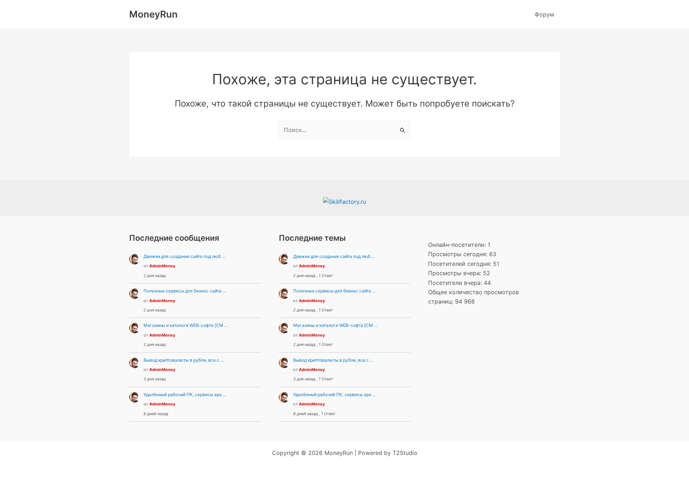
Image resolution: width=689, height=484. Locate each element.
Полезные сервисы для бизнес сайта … (185, 290)
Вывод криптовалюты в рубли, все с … (184, 360)
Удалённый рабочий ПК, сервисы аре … (185, 394)
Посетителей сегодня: (460, 263)
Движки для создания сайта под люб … (184, 256)
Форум (544, 14)
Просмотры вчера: (455, 273)
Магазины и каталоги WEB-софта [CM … (186, 325)
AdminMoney (162, 265)
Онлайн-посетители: (458, 244)
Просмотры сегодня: (458, 254)
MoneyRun (153, 14)
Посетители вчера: (456, 282)
